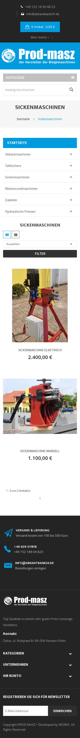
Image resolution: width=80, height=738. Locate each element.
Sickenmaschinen (17, 177)
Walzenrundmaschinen (21, 188)
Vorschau (40, 356)
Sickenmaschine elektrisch (40, 350)
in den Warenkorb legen (25, 356)
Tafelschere (13, 166)
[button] (40, 27)
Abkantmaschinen (18, 154)
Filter (40, 253)
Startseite (17, 143)
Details (54, 356)
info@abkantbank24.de (42, 14)
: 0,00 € (43, 27)
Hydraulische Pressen (20, 211)
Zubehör (11, 200)
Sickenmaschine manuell (40, 451)
